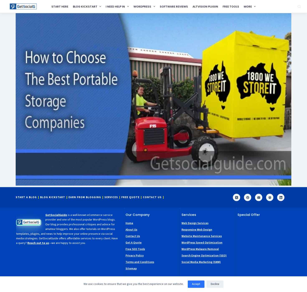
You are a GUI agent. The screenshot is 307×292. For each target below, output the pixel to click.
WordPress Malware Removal (200, 249)
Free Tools (231, 7)
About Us (131, 230)
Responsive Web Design (196, 230)
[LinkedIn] (280, 197)
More (248, 7)
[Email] (258, 197)
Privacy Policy (135, 256)
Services (111, 197)
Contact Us (152, 197)
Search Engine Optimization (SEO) (204, 256)
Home (129, 223)
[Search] (299, 6)
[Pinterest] (247, 197)
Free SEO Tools (135, 249)
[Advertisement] (264, 247)
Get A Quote (134, 243)
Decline (215, 284)
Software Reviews (174, 7)
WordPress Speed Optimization (201, 243)
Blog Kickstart (85, 7)
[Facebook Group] (269, 197)
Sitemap (131, 268)
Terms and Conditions (140, 262)
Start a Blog (26, 197)
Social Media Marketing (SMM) (201, 262)
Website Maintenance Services (201, 236)
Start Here (59, 7)
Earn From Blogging (85, 197)
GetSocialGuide (56, 215)
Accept (196, 284)
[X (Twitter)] (236, 197)
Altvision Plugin (205, 7)
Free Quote (130, 197)
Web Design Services (194, 223)
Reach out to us (38, 243)
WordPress (142, 7)
